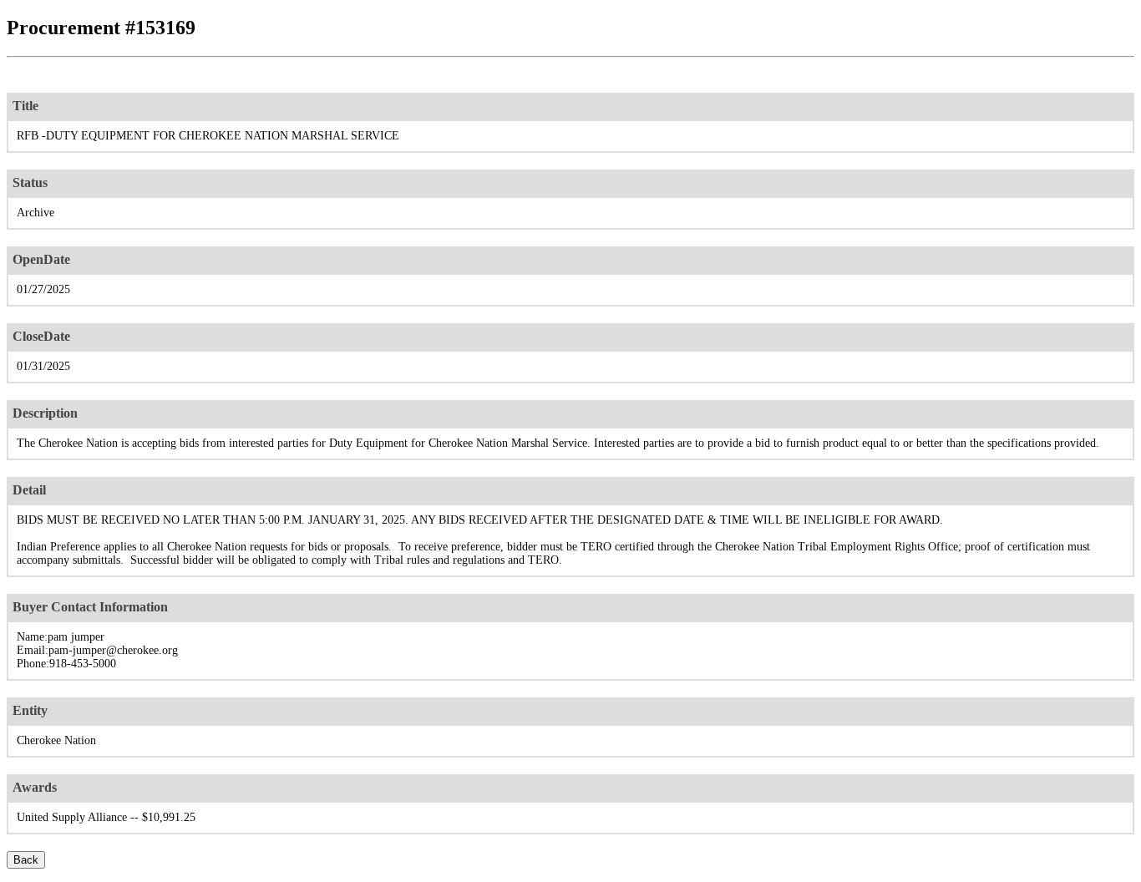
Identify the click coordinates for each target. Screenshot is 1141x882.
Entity (30, 710)
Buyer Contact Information (90, 607)
